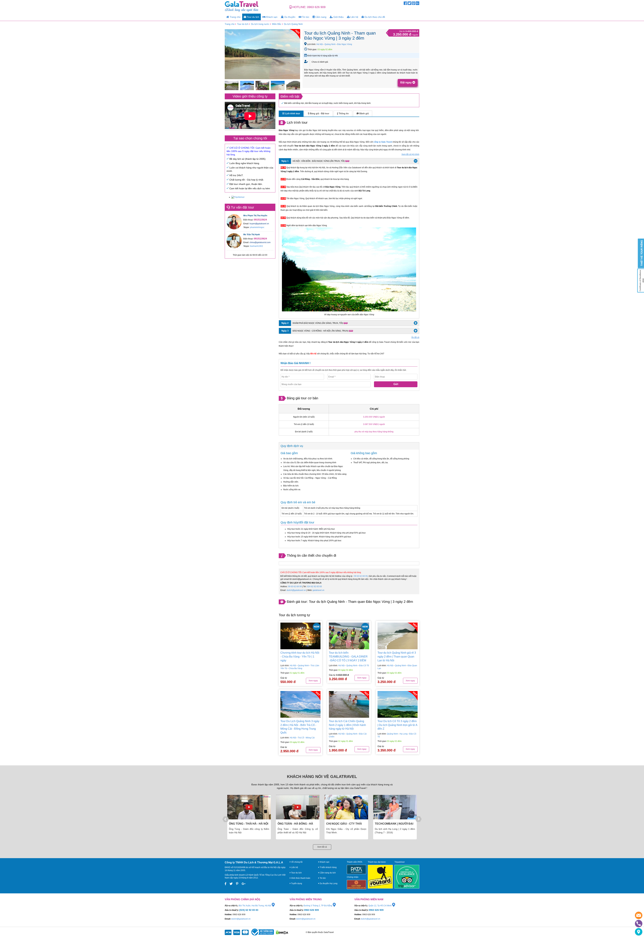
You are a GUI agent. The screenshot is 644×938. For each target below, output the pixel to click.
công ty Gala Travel (382, 142)
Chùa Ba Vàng (295, 668)
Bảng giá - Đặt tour (319, 113)
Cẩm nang (320, 17)
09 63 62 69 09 (361, 576)
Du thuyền (289, 17)
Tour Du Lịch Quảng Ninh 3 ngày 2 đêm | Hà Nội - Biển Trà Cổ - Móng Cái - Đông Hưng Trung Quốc (299, 727)
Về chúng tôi (297, 862)
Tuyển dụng (296, 883)
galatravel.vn (318, 590)
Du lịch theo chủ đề (374, 17)
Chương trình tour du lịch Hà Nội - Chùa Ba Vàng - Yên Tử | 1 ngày (299, 656)
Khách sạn (271, 17)
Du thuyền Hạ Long (328, 883)
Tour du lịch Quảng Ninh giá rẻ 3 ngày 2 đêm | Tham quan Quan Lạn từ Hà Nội (397, 656)
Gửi (395, 384)
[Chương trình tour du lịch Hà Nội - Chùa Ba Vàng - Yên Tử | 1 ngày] (300, 636)
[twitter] (409, 4)
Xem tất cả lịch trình (410, 154)
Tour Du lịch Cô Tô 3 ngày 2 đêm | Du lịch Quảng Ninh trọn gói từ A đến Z (397, 725)
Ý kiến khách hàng (328, 867)
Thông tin (343, 113)
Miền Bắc (276, 24)
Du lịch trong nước (260, 24)
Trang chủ (234, 17)
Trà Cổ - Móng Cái (306, 738)
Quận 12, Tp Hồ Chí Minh (380, 905)
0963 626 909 (316, 7)
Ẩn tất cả (415, 337)
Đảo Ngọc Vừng (344, 44)
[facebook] (405, 4)
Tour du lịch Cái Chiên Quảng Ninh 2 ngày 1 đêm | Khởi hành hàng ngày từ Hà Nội (347, 725)
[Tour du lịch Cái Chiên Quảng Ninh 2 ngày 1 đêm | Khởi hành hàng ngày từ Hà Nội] (349, 704)
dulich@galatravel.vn (296, 590)
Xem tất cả (322, 847)
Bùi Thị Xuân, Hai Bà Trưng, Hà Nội (255, 905)
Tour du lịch (252, 17)
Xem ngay (313, 680)
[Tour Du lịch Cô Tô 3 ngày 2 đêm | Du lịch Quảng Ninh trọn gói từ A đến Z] (398, 704)
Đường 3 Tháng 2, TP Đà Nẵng (318, 905)
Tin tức (305, 17)
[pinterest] (413, 4)
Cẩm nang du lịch (327, 873)
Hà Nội (319, 44)
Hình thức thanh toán (300, 878)
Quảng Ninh (330, 44)
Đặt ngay (406, 82)
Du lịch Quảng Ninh (293, 24)
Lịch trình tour (292, 113)
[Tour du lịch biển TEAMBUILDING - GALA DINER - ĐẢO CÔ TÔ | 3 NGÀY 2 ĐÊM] (349, 636)
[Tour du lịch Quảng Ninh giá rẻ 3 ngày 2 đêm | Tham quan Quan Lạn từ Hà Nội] (398, 636)
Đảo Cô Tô (364, 665)
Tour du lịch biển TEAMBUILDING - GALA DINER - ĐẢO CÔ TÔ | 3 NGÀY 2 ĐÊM (348, 656)
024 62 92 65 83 (314, 586)
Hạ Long (404, 734)
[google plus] (417, 4)
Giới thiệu (338, 17)
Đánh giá (364, 113)
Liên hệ (354, 17)
